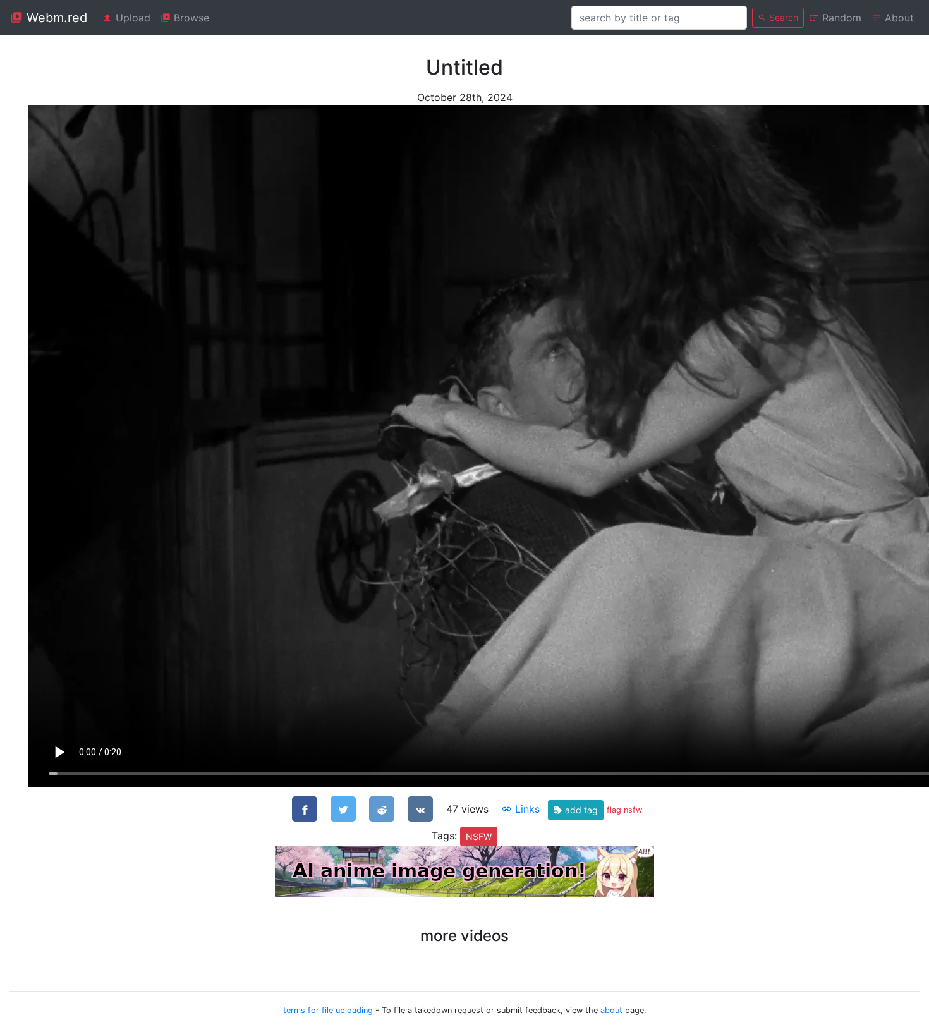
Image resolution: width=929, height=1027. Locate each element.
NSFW (479, 836)
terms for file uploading (328, 1010)
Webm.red (55, 17)
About (898, 17)
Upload (131, 17)
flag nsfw (624, 810)
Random (840, 17)
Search (782, 17)
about (611, 1010)
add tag (580, 810)
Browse (190, 17)
